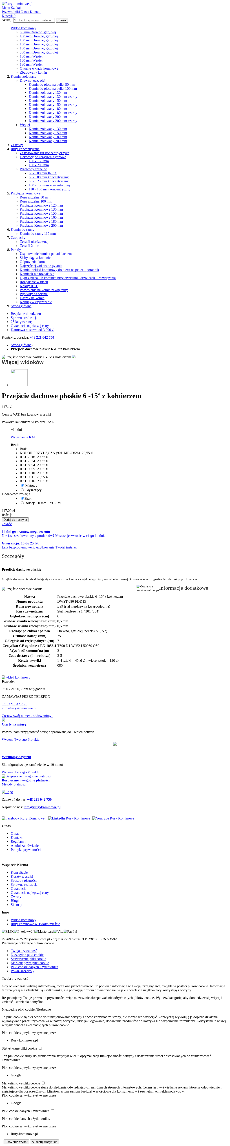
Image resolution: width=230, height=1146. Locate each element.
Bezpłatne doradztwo (26, 314)
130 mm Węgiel (31, 56)
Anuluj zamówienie (25, 845)
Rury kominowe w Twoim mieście (35, 924)
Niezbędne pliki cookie (27, 955)
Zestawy (17, 145)
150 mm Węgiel (31, 60)
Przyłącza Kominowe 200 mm (41, 225)
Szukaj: (7, 20)
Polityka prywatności (26, 849)
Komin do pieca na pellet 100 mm (53, 88)
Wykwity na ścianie (34, 294)
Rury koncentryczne (25, 149)
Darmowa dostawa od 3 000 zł (32, 330)
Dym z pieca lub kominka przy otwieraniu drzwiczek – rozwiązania (68, 278)
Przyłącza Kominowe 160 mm (41, 217)
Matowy (31, 485)
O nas (15, 833)
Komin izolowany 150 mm (48, 100)
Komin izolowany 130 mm (48, 92)
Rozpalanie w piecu (34, 282)
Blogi (15, 901)
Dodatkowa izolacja (16, 494)
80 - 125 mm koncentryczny (49, 181)
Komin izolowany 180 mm (48, 109)
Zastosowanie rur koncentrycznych (44, 153)
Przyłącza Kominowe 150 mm (41, 213)
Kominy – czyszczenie (36, 302)
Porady (16, 250)
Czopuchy (18, 237)
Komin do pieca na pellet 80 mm (52, 84)
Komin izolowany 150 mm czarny (53, 105)
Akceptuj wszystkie (44, 1142)
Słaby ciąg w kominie (35, 258)
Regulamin (18, 841)
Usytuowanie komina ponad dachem (46, 254)
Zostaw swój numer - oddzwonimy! (27, 716)
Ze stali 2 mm (29, 246)
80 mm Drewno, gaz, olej (38, 32)
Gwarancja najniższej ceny (30, 326)
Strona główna (21, 306)
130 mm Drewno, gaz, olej (39, 40)
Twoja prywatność (24, 951)
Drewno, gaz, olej (32, 80)
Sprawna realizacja (24, 318)
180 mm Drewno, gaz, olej (39, 48)
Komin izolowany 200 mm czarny (53, 121)
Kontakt (16, 837)
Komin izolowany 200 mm (48, 117)
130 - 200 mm (39, 165)
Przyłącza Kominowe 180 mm (41, 221)
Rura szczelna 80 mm (35, 197)
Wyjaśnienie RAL (23, 437)
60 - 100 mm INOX (43, 173)
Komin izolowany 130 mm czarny (53, 96)
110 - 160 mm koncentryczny (49, 189)
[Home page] (7, 792)
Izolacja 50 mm (42, 503)
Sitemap (16, 905)
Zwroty (16, 896)
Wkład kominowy (23, 28)
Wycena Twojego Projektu (21, 739)
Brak (27, 498)
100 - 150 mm (39, 161)
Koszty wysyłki (22, 876)
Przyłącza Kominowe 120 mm (41, 205)
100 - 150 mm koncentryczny (50, 185)
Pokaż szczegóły (22, 971)
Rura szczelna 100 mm (36, 201)
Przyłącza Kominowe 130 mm (41, 209)
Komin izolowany (23, 76)
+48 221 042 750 (14, 704)
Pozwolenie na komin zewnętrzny (44, 290)
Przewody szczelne (33, 169)
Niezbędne (43, 1009)
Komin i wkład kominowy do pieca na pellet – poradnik (59, 270)
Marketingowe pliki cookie (30, 963)
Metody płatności (14, 784)
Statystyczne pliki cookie (28, 959)
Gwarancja (18, 888)
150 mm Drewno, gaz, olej (39, 44)
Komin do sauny (22, 229)
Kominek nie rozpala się (37, 274)
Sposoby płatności (24, 880)
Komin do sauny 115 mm (38, 233)
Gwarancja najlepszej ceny (30, 892)
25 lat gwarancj (22, 322)
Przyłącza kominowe (25, 193)
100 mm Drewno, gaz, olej (39, 36)
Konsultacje (19, 872)
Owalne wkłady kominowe (39, 68)
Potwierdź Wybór (16, 1142)
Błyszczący (33, 490)
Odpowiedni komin (33, 262)
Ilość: (5, 515)
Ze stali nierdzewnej (34, 241)
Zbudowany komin (33, 72)
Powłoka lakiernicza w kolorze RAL (28, 422)
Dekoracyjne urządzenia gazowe (43, 157)
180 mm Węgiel (31, 64)
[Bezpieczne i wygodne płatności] (26, 776)
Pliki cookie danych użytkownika (34, 967)
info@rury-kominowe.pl (19, 708)
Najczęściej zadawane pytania (41, 266)
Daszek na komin (32, 298)
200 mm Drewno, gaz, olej (39, 52)
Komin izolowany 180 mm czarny (53, 113)
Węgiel (25, 125)
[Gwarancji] (115, 744)
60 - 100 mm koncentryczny (49, 177)
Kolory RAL (29, 286)
